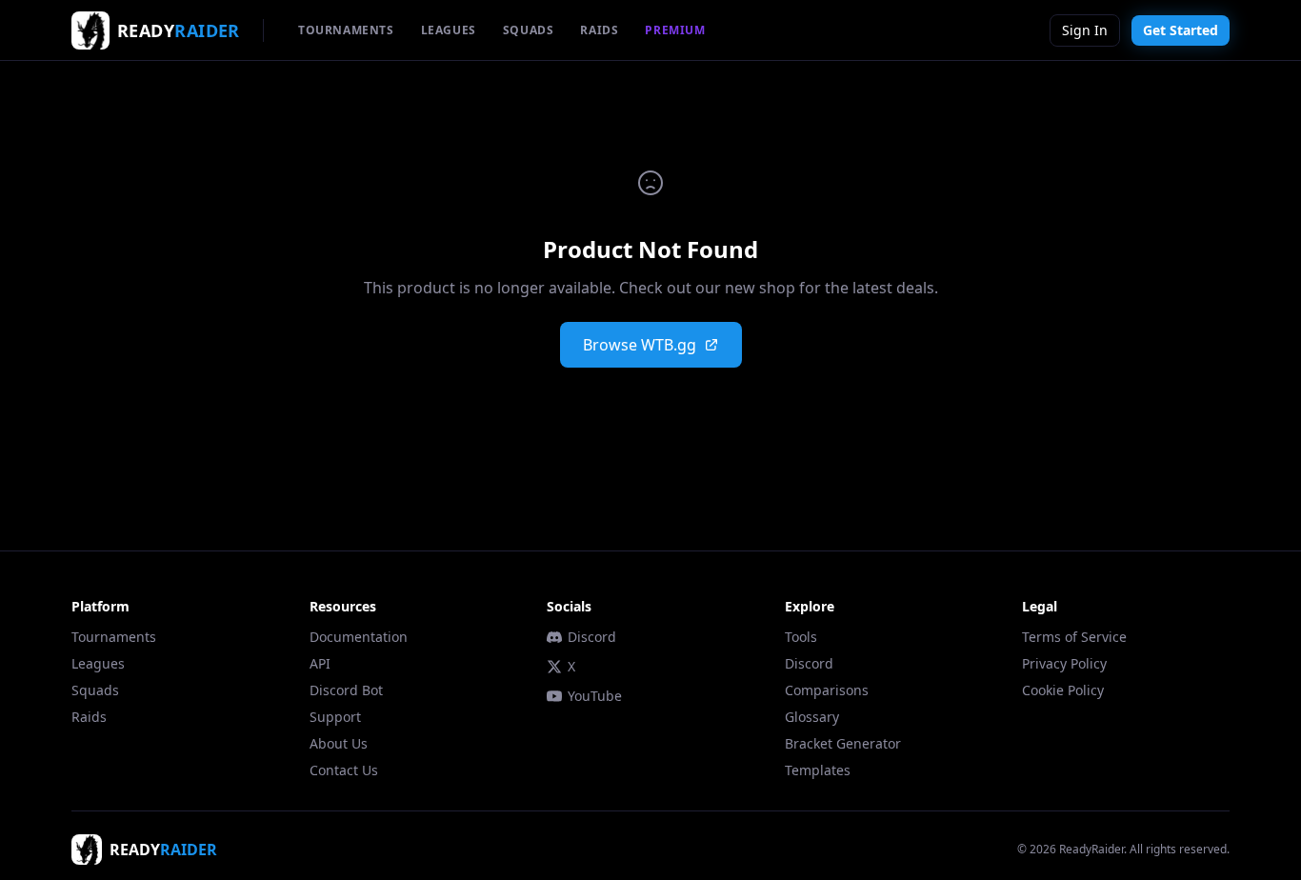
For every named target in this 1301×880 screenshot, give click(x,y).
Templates (818, 770)
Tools (801, 637)
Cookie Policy (1063, 690)
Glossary (812, 717)
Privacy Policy (1064, 663)
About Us (339, 743)
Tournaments (113, 637)
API (320, 663)
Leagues (98, 663)
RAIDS (599, 30)
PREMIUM (675, 30)
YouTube (595, 696)
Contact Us (344, 770)
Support (335, 717)
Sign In (1085, 30)
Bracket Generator (843, 743)
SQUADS (528, 30)
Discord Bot (346, 690)
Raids (89, 717)
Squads (95, 690)
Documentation (359, 637)
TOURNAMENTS (346, 30)
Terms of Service (1074, 637)
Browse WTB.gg (639, 344)
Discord (592, 637)
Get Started (1180, 30)
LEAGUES (448, 30)
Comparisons (827, 690)
